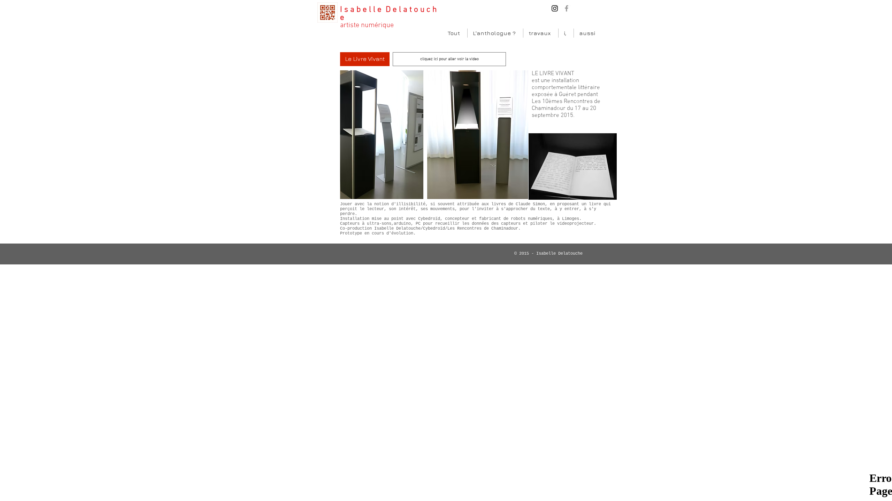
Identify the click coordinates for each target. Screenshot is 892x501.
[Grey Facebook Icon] (566, 8)
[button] (365, 59)
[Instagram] (555, 8)
